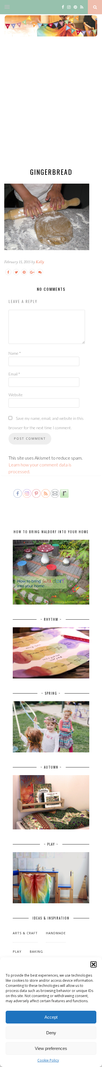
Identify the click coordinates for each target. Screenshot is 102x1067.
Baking (36, 951)
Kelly (40, 262)
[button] (93, 964)
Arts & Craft (25, 933)
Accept (51, 1017)
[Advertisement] (51, 107)
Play (17, 951)
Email (14, 373)
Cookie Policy (48, 1060)
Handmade (56, 933)
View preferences (51, 1048)
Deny (51, 1032)
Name (14, 353)
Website (15, 394)
